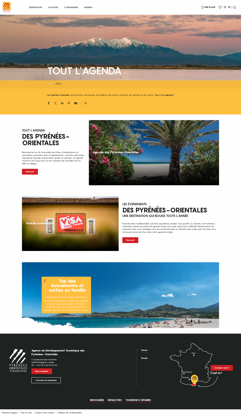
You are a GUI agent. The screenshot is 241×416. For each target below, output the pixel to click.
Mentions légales (10, 412)
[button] (234, 7)
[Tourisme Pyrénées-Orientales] (6, 6)
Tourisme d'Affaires (138, 400)
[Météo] (225, 7)
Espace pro (115, 400)
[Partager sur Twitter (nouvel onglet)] (55, 103)
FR (229, 7)
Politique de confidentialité (70, 412)
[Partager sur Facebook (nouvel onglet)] (48, 103)
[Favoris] (220, 7)
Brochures (97, 400)
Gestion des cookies (44, 412)
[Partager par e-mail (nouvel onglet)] (75, 103)
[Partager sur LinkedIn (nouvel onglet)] (62, 103)
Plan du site (26, 412)
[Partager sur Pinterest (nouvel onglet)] (68, 103)
